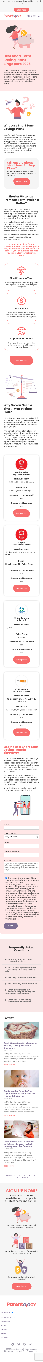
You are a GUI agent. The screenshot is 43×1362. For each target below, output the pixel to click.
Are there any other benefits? (22, 983)
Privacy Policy (32, 1351)
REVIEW (4, 1329)
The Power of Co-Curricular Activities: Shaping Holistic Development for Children (19, 1144)
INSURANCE (5, 1312)
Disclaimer (8, 1351)
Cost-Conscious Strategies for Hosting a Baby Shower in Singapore (21, 1046)
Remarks (8, 861)
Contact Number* (12, 852)
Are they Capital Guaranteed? (22, 977)
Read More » (9, 1064)
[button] (29, 16)
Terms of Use (20, 1351)
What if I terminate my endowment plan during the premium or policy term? (20, 992)
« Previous (10, 1175)
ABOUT (4, 1333)
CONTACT (5, 1337)
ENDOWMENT (6, 1317)
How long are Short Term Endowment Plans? (20, 960)
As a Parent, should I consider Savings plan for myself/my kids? (21, 969)
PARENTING (5, 1321)
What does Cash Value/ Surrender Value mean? (19, 1000)
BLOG (3, 1325)
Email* (7, 843)
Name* (7, 824)
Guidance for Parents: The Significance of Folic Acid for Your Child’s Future (19, 1094)
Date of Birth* (10, 833)
